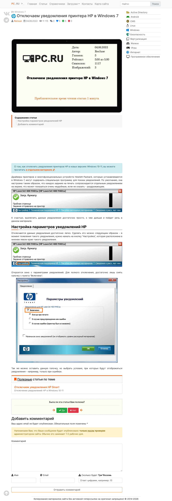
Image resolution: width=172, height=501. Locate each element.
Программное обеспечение (145, 56)
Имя (15, 475)
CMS (132, 21)
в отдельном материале (39, 169)
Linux (132, 25)
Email (45, 475)
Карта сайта (102, 3)
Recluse (18, 21)
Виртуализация (138, 39)
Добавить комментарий (31, 124)
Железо (134, 43)
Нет (74, 410)
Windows (134, 30)
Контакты (87, 3)
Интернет (135, 52)
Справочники (57, 3)
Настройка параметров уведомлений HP (40, 120)
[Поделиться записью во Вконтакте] (7, 14)
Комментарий (18, 441)
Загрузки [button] (72, 3)
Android (134, 16)
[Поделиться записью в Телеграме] (7, 20)
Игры (133, 47)
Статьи (43, 3)
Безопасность (137, 34)
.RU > (17, 3)
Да (63, 410)
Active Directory (138, 12)
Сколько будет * (96, 475)
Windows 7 (20, 11)
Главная (32, 3)
